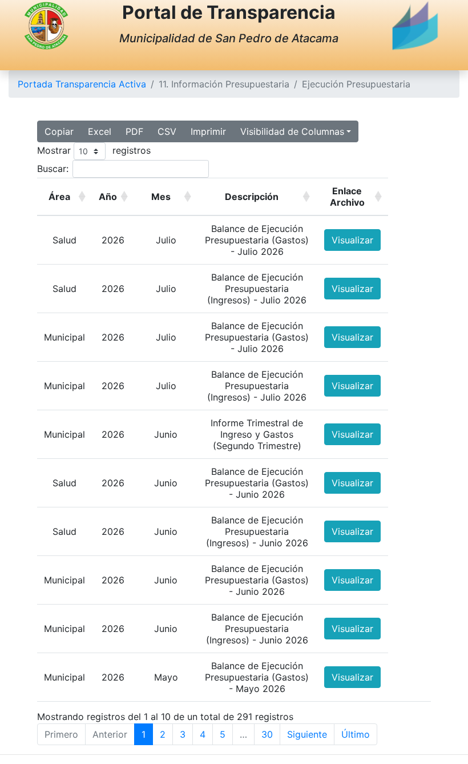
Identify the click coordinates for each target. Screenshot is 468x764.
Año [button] (108, 196)
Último (355, 734)
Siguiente (307, 734)
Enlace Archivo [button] (347, 196)
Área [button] (59, 196)
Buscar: (52, 168)
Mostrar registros (94, 150)
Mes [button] (161, 196)
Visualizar (352, 240)
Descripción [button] (252, 196)
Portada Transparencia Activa (82, 84)
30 (267, 734)
